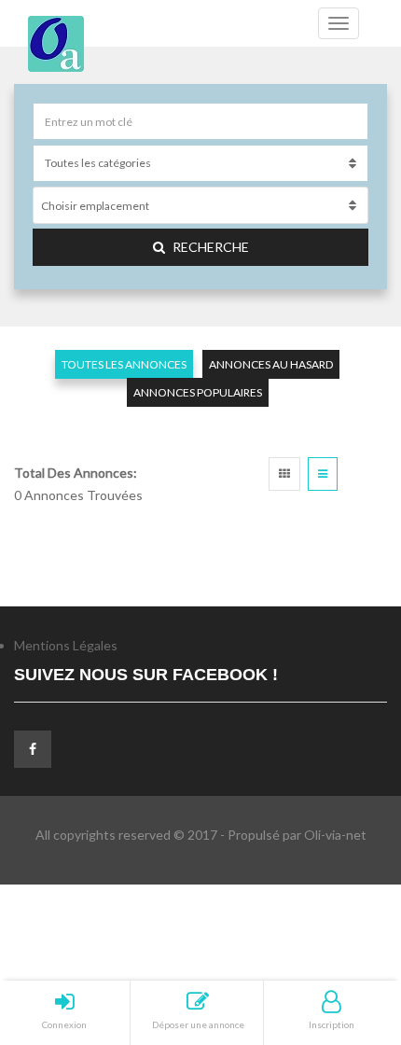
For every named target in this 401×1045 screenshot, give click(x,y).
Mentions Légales (66, 645)
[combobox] (200, 205)
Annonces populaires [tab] (197, 392)
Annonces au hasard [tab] (271, 364)
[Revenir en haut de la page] (340, 928)
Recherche (211, 247)
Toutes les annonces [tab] (124, 364)
